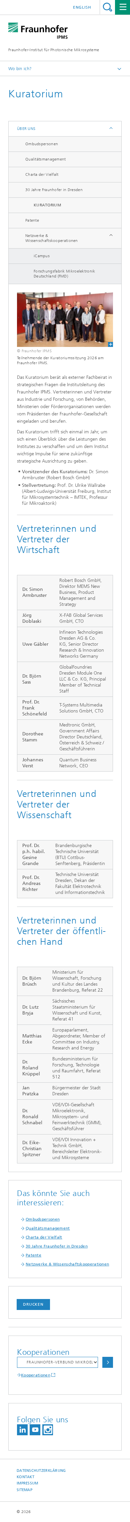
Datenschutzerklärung (41, 1470)
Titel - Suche (107, 7)
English (82, 7)
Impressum (27, 1483)
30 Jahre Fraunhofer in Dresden (54, 189)
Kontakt (25, 1477)
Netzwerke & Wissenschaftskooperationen (51, 238)
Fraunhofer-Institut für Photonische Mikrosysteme (53, 50)
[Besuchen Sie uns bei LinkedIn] (22, 1429)
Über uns (26, 128)
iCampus (42, 256)
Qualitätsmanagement (45, 159)
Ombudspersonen (41, 144)
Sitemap (24, 1490)
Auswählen (107, 1362)
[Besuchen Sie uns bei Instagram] (47, 1429)
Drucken (33, 1304)
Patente (32, 220)
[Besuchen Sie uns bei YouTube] (35, 1429)
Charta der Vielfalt (42, 174)
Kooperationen (35, 1375)
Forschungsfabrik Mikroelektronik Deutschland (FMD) (64, 273)
